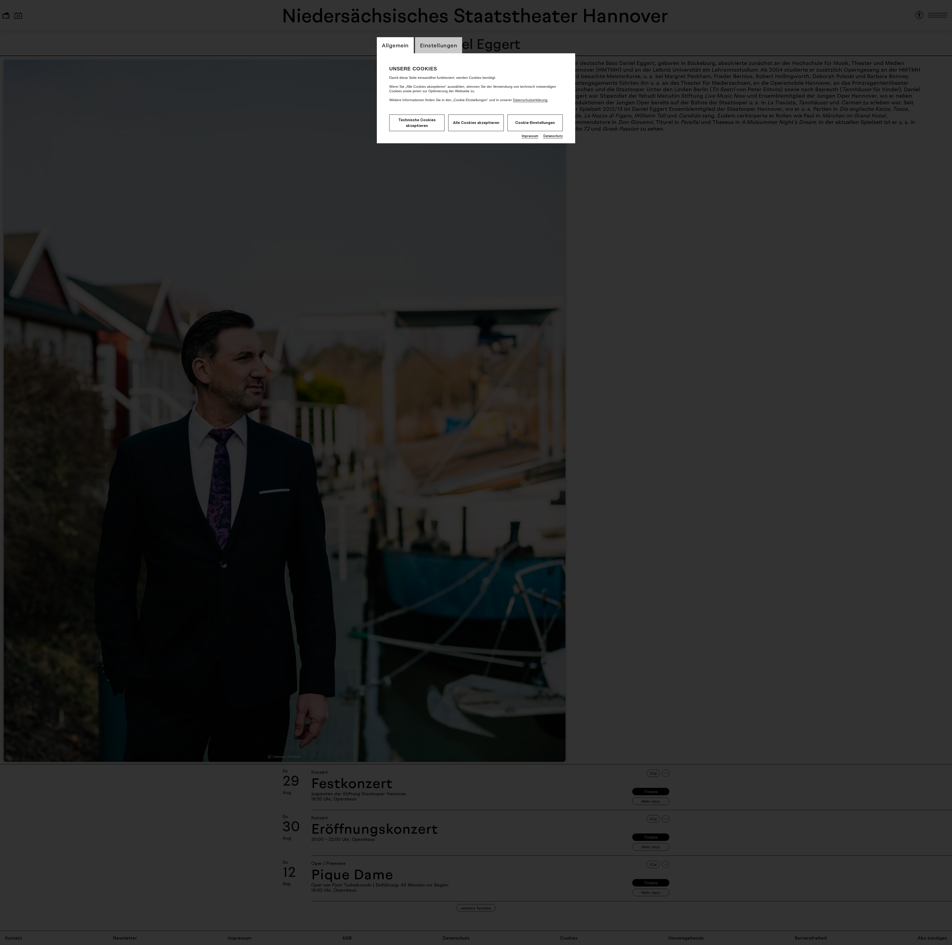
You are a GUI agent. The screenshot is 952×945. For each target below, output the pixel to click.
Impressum (530, 136)
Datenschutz (553, 136)
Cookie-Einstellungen (535, 122)
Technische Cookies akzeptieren (417, 123)
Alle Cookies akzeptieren (476, 122)
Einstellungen (438, 45)
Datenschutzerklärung (530, 100)
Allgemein (395, 45)
